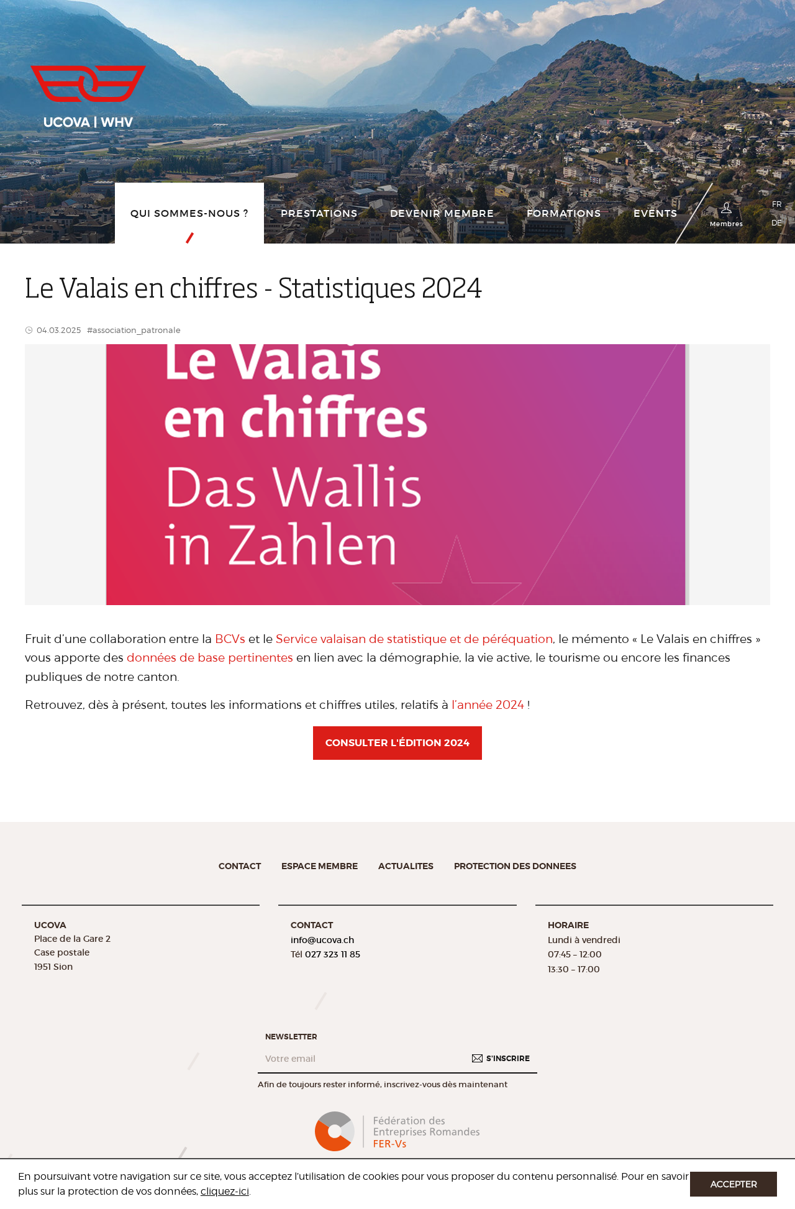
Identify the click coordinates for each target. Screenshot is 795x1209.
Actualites (406, 866)
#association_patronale (134, 330)
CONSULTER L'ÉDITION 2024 (397, 742)
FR (777, 204)
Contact (240, 866)
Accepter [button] (734, 1184)
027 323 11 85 (332, 954)
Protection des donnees (515, 866)
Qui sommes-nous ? (189, 213)
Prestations (319, 213)
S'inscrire (508, 1058)
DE (776, 222)
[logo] (88, 91)
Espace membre (319, 866)
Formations (564, 213)
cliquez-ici (225, 1191)
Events (656, 213)
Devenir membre (442, 213)
